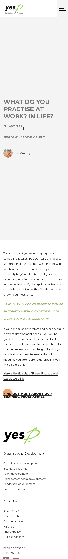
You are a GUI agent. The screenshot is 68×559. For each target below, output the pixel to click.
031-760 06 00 (13, 553)
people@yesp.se (14, 548)
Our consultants (13, 537)
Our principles (12, 516)
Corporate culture (14, 489)
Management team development (24, 479)
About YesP (11, 511)
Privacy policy (12, 532)
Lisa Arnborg (22, 153)
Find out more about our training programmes (27, 395)
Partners (8, 526)
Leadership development (19, 484)
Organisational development (21, 463)
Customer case (13, 521)
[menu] (62, 8)
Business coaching (15, 468)
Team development (15, 474)
